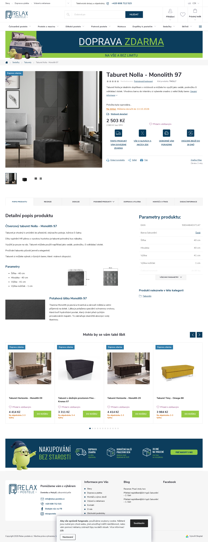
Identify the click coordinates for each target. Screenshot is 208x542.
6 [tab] (102, 428)
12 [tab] (118, 428)
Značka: (196, 160)
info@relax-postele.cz (55, 499)
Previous (193, 335)
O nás (89, 509)
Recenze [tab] (48, 202)
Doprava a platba (22, 3)
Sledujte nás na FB (53, 508)
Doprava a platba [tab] (132, 202)
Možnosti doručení (119, 114)
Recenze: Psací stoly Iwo (135, 489)
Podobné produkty (102, 202)
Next (199, 335)
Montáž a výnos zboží (96, 497)
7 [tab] (105, 428)
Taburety (147, 296)
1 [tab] (90, 428)
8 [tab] (108, 428)
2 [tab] (92, 428)
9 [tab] (110, 428)
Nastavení (68, 537)
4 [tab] (97, 428)
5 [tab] (100, 428)
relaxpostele (50, 513)
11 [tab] (115, 428)
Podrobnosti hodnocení (143, 81)
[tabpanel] (30, 383)
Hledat (134, 14)
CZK (194, 3)
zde (62, 530)
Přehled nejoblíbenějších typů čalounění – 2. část (141, 494)
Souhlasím (139, 523)
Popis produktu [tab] (19, 202)
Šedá (197, 232)
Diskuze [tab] (76, 202)
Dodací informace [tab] (188, 202)
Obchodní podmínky (96, 513)
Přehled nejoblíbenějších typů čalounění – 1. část (141, 500)
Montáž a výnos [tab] (160, 202)
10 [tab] (113, 428)
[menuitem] (20, 26)
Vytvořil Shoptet (196, 536)
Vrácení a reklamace (42, 3)
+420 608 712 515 (53, 503)
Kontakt (90, 505)
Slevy (7, 3)
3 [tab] (95, 428)
